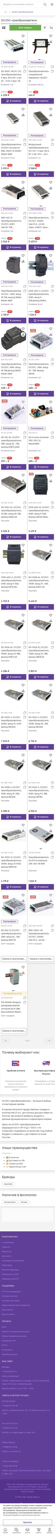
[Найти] (45, 4)
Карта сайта (8, 1314)
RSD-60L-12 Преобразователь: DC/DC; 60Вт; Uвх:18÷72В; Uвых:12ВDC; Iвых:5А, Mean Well (11, 222)
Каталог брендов (10, 1270)
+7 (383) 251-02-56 (9, 1447)
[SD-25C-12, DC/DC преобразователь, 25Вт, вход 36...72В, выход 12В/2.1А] (13, 904)
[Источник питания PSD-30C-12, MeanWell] (41, 411)
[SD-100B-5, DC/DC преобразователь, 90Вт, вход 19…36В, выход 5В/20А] (13, 764)
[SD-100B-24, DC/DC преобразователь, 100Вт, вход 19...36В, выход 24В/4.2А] (41, 554)
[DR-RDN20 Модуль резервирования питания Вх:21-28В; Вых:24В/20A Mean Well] (13, 976)
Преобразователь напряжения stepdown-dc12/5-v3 (39, 76)
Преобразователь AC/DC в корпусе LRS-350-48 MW (39, 860)
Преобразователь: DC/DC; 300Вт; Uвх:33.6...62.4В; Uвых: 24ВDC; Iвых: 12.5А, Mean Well (39, 222)
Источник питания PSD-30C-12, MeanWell (39, 440)
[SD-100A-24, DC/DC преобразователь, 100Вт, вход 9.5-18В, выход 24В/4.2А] (13, 624)
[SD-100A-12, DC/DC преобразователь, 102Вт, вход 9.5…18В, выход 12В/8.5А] (41, 624)
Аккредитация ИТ (10, 1279)
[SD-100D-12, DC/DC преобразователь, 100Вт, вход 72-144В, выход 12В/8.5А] (13, 834)
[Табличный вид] (3, 28)
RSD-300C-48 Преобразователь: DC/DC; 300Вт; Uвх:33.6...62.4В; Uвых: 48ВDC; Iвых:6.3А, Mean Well (39, 935)
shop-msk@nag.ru (10, 1376)
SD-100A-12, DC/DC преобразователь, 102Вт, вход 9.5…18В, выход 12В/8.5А (39, 652)
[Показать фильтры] (51, 28)
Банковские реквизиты (13, 1260)
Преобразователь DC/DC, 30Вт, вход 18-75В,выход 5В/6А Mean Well (11, 369)
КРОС (4, 1345)
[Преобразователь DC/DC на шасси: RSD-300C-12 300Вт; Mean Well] (13, 118)
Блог (4, 1327)
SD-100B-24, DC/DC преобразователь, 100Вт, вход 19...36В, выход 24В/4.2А (39, 582)
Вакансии (7, 1251)
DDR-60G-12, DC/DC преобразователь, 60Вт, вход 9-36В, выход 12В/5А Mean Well (39, 512)
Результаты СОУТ (10, 1274)
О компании (8, 1242)
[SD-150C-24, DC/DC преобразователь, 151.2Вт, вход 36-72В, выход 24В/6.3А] (13, 484)
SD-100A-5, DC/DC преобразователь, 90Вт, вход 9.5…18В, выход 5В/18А (39, 792)
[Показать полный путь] (5, 12)
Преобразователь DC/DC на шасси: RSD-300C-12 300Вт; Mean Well (11, 149)
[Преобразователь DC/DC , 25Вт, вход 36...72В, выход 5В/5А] (41, 338)
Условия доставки (10, 1300)
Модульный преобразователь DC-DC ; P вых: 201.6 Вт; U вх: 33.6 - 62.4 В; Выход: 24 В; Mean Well (39, 149)
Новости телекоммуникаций (16, 1331)
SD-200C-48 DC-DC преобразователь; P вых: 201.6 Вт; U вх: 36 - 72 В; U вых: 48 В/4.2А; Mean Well (11, 76)
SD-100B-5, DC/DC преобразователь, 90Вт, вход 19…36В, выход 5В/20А (11, 792)
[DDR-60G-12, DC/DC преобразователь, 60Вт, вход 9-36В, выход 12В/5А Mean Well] (41, 484)
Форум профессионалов (14, 1336)
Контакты (6, 1256)
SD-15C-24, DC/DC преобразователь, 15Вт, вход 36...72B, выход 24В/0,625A (11, 442)
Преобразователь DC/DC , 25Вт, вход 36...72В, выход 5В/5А (39, 369)
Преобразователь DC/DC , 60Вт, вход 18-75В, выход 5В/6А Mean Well (11, 295)
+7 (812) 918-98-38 (9, 1466)
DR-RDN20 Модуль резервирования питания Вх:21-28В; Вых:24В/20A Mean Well (11, 1007)
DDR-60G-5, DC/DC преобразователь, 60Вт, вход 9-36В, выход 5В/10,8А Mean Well (11, 582)
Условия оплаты (10, 1296)
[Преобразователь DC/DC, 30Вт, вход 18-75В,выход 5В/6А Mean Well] (13, 338)
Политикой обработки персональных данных (21, 1515)
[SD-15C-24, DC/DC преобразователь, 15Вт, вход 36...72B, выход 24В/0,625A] (13, 411)
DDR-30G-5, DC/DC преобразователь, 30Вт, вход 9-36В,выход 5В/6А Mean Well (39, 295)
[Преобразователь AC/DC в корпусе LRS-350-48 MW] (41, 834)
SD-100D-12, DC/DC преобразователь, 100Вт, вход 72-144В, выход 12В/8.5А (11, 862)
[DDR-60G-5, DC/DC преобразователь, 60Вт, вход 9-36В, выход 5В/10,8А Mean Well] (13, 554)
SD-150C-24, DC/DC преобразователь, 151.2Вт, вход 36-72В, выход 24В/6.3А (11, 512)
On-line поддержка (11, 1291)
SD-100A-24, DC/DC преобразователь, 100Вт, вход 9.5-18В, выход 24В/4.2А (11, 652)
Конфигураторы (9, 1354)
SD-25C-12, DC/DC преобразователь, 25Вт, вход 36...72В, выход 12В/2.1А (11, 935)
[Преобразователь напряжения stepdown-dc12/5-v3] (41, 45)
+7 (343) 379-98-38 (10, 1406)
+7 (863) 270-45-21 (9, 1428)
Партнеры (7, 1265)
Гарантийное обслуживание (16, 1305)
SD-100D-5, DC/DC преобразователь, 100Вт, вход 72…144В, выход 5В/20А (11, 722)
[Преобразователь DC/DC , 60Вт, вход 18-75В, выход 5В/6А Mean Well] (13, 265)
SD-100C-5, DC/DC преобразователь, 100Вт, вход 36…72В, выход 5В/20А (39, 722)
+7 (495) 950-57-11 (9, 1371)
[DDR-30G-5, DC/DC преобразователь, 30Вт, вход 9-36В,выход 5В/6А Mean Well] (41, 265)
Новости (6, 1247)
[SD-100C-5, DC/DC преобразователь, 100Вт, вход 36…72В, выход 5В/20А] (41, 694)
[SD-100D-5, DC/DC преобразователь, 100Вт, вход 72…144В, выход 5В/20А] (13, 694)
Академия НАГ (9, 1340)
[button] (51, 28)
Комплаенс (7, 1310)
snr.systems (7, 1350)
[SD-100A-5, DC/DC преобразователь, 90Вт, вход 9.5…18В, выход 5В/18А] (41, 764)
